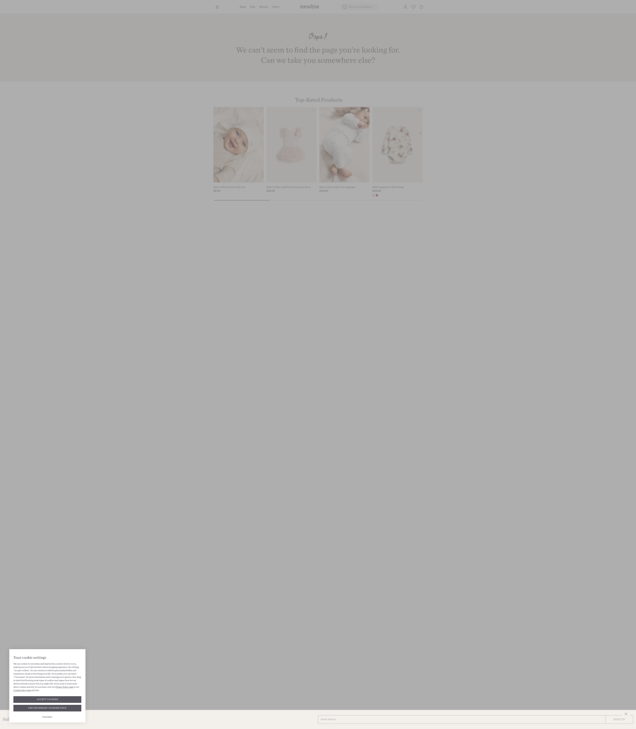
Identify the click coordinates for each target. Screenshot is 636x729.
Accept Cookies (47, 699)
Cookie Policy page (22, 690)
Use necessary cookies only (47, 708)
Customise (47, 717)
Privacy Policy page (64, 687)
